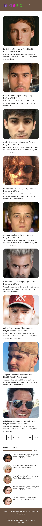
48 (30, 437)
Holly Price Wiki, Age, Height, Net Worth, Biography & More (24, 466)
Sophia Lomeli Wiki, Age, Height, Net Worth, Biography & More (25, 456)
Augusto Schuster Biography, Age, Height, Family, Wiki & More (18, 376)
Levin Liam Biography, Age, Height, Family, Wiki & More (18, 50)
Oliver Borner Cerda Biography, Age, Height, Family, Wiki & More (19, 329)
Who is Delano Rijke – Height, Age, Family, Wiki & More (18, 97)
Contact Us (15, 511)
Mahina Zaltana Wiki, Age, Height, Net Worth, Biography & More (24, 498)
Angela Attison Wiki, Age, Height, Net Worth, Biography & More (26, 477)
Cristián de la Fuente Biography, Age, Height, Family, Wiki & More (19, 422)
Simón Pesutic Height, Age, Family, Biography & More (18, 236)
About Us (7, 511)
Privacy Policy (25, 511)
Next (37, 437)
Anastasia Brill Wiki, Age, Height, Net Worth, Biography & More (26, 488)
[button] (30, 5)
